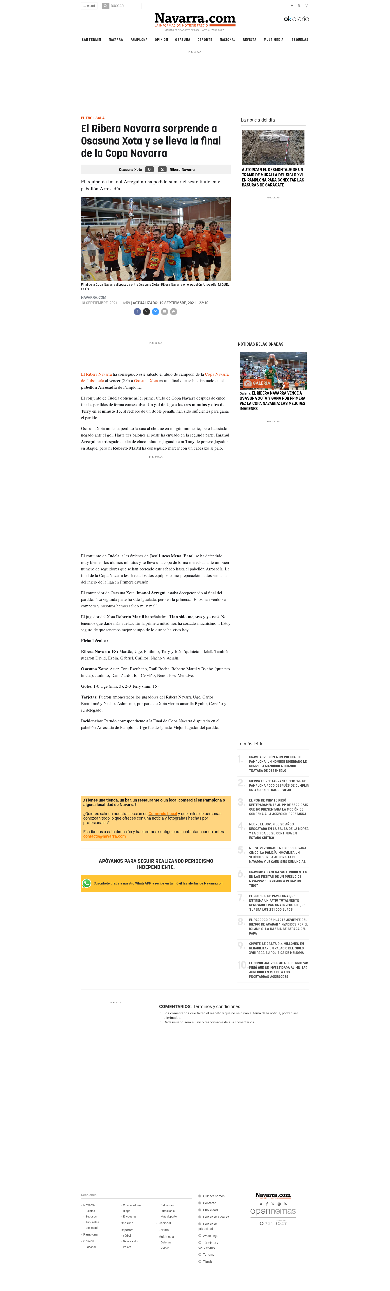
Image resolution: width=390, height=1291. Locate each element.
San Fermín (91, 39)
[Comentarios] (173, 311)
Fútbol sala (168, 1211)
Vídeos (165, 1248)
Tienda (208, 1261)
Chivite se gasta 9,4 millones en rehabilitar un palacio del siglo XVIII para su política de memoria (276, 948)
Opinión (161, 39)
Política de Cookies (216, 1217)
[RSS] (285, 1204)
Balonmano (168, 1205)
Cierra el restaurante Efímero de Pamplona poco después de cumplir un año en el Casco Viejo (279, 785)
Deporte (205, 39)
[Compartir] (137, 311)
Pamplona (139, 39)
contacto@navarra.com (104, 836)
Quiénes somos (214, 1196)
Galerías (166, 1242)
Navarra (116, 39)
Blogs (126, 1211)
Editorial (91, 1247)
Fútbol (127, 1235)
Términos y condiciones (216, 1006)
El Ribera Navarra (97, 374)
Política (90, 1211)
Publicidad (210, 1210)
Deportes (127, 1230)
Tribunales (92, 1222)
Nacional (228, 39)
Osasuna (182, 39)
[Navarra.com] (195, 18)
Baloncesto (130, 1241)
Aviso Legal (211, 1236)
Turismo (208, 1255)
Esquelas (300, 39)
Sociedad (92, 1227)
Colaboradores (132, 1205)
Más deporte (169, 1216)
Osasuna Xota (145, 380)
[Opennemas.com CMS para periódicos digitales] (273, 1216)
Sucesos (91, 1216)
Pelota (127, 1247)
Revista (249, 39)
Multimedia (273, 39)
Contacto (209, 1203)
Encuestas (130, 1216)
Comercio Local (163, 813)
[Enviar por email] (164, 311)
